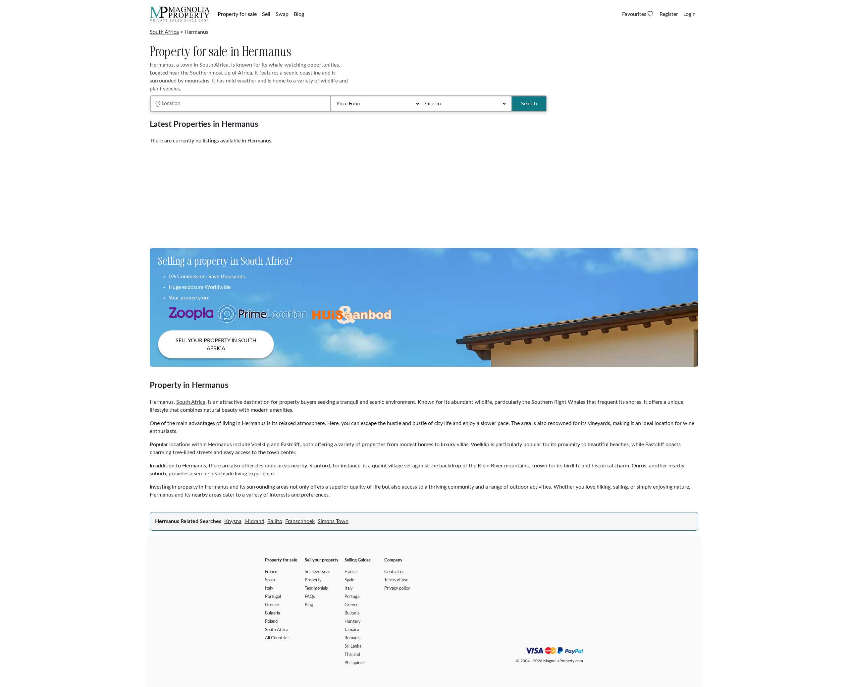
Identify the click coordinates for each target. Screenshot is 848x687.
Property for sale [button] (237, 14)
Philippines (354, 663)
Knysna (232, 521)
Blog (299, 14)
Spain (270, 580)
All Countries (277, 638)
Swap (282, 14)
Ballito (274, 521)
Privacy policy (397, 588)
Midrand (254, 521)
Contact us (394, 572)
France (271, 572)
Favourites (635, 14)
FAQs (310, 597)
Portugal (273, 597)
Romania (352, 638)
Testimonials (316, 588)
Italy (269, 588)
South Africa (164, 32)
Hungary (352, 621)
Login (689, 14)
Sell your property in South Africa (216, 344)
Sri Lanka (352, 646)
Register (669, 14)
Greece (272, 605)
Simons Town (333, 521)
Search (529, 103)
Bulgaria (272, 613)
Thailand (352, 655)
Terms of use (396, 580)
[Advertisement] (348, 193)
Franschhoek (300, 521)
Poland (271, 621)
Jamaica (351, 630)
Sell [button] (266, 14)
